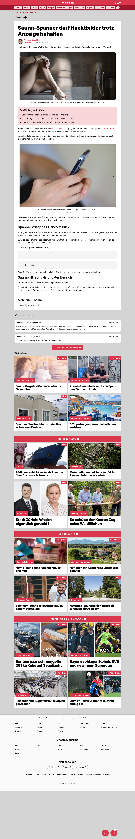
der (98, 136)
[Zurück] (21, 177)
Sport (60, 723)
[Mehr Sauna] (67, 534)
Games (82, 727)
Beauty (17, 753)
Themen (40, 731)
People (103, 723)
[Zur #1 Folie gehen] (65, 212)
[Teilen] (105, 833)
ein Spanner (109, 128)
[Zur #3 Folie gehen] (70, 212)
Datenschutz (62, 774)
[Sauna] (67, 17)
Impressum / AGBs (76, 774)
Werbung (29, 774)
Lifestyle (18, 731)
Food (17, 749)
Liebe (60, 745)
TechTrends (105, 749)
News (25, 12)
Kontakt (51, 774)
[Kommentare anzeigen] (113, 833)
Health (17, 745)
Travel (60, 749)
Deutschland (29, 43)
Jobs (44, 774)
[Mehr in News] (67, 439)
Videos (39, 727)
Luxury (82, 745)
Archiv (60, 731)
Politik (39, 723)
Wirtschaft (19, 727)
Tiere (38, 749)
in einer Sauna (56, 128)
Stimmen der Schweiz (109, 727)
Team (37, 774)
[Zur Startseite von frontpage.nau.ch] (67, 3)
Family (103, 745)
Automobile (84, 749)
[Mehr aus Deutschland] (67, 619)
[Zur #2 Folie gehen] (67, 212)
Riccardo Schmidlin (32, 40)
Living (39, 745)
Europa (33, 12)
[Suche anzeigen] (115, 2)
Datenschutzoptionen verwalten (98, 774)
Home (18, 12)
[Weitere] (118, 7)
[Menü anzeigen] (119, 2)
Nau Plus (61, 727)
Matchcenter (84, 723)
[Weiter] (113, 177)
